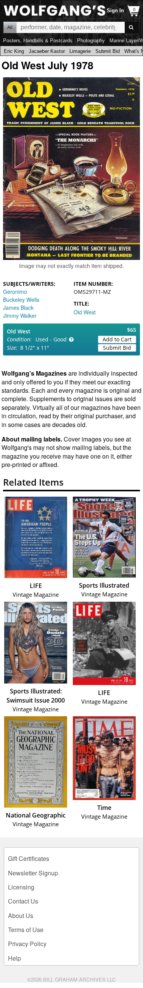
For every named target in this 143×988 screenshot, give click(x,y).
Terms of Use (25, 929)
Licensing (21, 887)
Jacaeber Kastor (47, 51)
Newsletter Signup (33, 872)
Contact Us (23, 901)
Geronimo (15, 291)
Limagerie (80, 51)
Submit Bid (107, 51)
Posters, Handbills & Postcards (37, 40)
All (10, 27)
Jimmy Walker (20, 315)
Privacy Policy (27, 943)
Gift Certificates (28, 858)
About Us (20, 915)
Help (14, 958)
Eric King (14, 51)
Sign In (115, 10)
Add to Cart (117, 339)
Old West (85, 312)
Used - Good (51, 339)
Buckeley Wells (21, 299)
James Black (18, 307)
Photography (91, 40)
